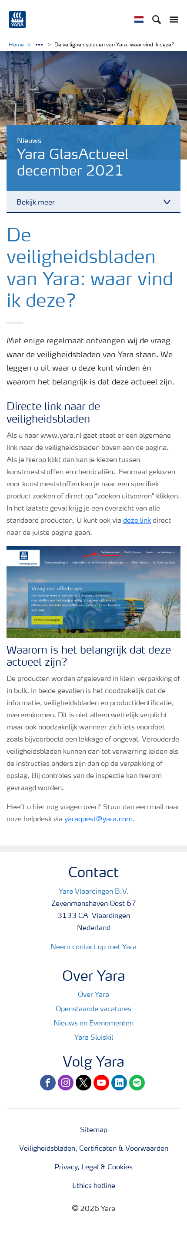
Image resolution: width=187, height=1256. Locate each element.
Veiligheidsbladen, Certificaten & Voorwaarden (93, 1148)
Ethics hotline (93, 1186)
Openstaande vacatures (93, 1009)
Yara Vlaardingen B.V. (94, 891)
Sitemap (93, 1130)
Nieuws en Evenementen (93, 1023)
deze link (137, 520)
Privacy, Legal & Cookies (93, 1167)
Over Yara (93, 995)
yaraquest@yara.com (98, 819)
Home (16, 45)
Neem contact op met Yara (93, 947)
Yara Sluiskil (93, 1038)
